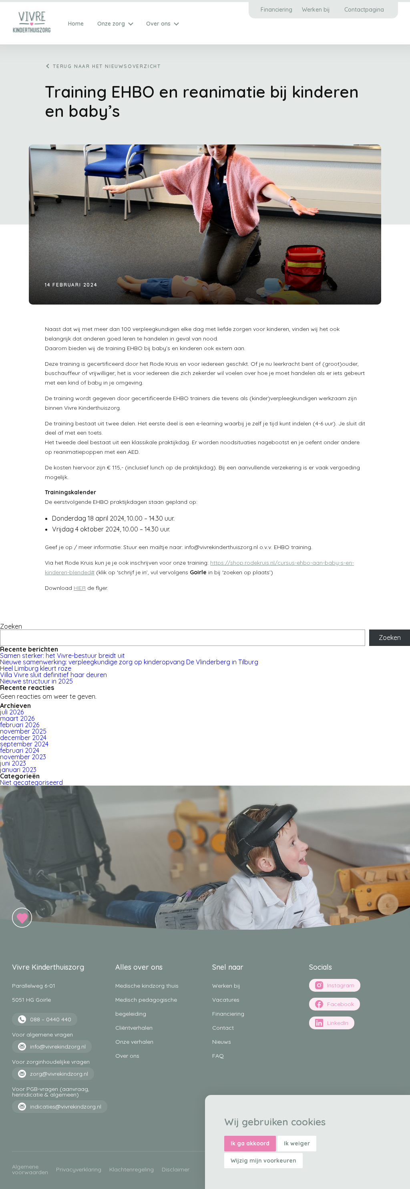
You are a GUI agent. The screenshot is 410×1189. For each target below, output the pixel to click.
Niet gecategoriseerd (31, 782)
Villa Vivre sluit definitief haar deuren (53, 675)
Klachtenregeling (131, 1169)
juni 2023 (13, 763)
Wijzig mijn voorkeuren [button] (263, 1160)
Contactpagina (364, 9)
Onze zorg (111, 23)
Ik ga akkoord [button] (250, 1143)
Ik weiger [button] (297, 1143)
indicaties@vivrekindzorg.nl (65, 1106)
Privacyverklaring (78, 1169)
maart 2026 (17, 718)
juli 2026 (12, 712)
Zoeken (11, 626)
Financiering (276, 9)
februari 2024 (19, 750)
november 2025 (23, 731)
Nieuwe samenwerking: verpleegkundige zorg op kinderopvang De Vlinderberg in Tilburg (129, 662)
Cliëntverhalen (134, 1027)
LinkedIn (337, 1023)
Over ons (158, 23)
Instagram (340, 985)
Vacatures (225, 999)
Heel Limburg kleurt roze (35, 668)
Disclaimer (175, 1169)
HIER (80, 587)
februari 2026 (19, 725)
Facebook (340, 1004)
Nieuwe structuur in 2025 (36, 681)
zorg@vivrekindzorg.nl (59, 1073)
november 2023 (23, 757)
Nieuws (221, 1041)
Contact (223, 1027)
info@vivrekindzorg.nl (58, 1046)
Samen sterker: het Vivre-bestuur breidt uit (63, 656)
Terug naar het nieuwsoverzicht (107, 66)
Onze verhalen (134, 1041)
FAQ (218, 1055)
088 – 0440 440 (50, 1019)
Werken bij (316, 9)
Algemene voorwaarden (30, 1169)
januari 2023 (18, 770)
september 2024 (24, 744)
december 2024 (23, 738)
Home (76, 23)
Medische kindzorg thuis (147, 985)
